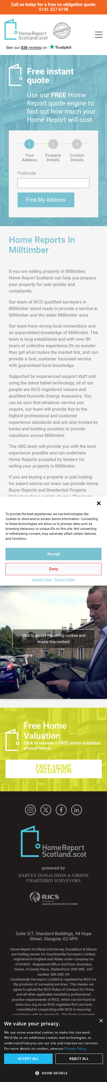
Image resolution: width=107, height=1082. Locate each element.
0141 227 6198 (53, 9)
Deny (53, 569)
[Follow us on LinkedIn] (76, 809)
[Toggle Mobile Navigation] (99, 34)
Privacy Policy (65, 579)
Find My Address (46, 200)
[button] (99, 503)
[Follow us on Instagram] (30, 809)
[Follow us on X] (45, 809)
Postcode (27, 173)
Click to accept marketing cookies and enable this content (54, 638)
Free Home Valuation (54, 769)
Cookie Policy (42, 579)
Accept (53, 554)
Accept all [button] (28, 1058)
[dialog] (53, 1048)
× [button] (101, 1021)
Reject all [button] (79, 1058)
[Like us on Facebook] (61, 809)
